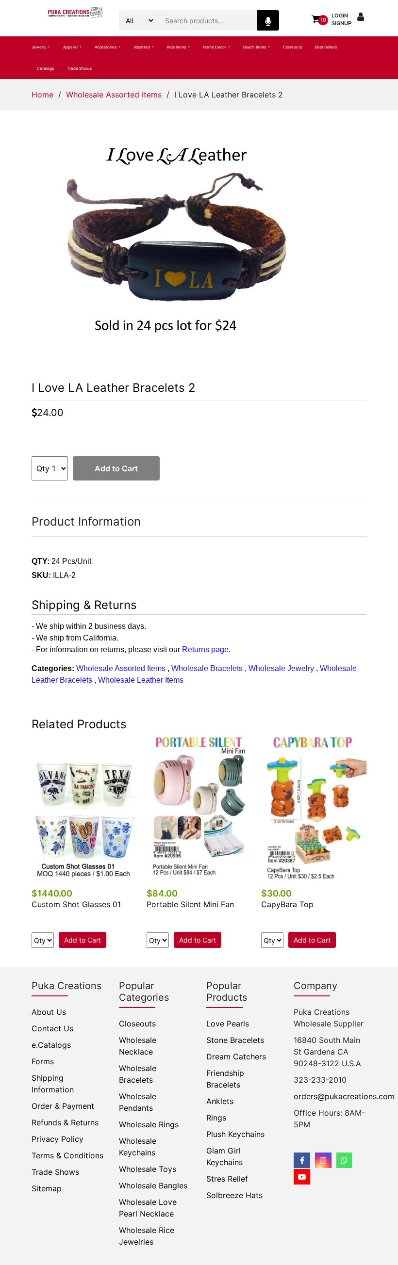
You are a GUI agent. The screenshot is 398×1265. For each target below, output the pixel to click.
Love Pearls (227, 1023)
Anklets (219, 1101)
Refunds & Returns (65, 1122)
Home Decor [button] (215, 47)
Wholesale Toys (147, 1169)
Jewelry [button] (39, 47)
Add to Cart (116, 468)
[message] (302, 1177)
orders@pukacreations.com (344, 1096)
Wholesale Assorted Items (114, 94)
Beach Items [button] (255, 47)
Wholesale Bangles (153, 1185)
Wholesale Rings (149, 1124)
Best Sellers (326, 47)
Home (42, 94)
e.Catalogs (51, 1045)
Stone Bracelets (235, 1040)
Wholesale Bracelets (207, 668)
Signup (341, 23)
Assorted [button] (142, 47)
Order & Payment (63, 1106)
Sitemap (47, 1188)
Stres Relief (227, 1179)
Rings (216, 1117)
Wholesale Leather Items (140, 680)
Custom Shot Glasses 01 (76, 904)
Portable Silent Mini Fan (190, 904)
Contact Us (52, 1028)
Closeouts (292, 47)
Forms (43, 1061)
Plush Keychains (235, 1134)
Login (340, 15)
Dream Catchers (236, 1056)
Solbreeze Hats (234, 1195)
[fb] (302, 1160)
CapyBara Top (287, 904)
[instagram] (323, 1160)
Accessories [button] (106, 47)
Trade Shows (79, 68)
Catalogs (45, 68)
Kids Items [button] (177, 47)
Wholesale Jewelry (281, 668)
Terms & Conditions (67, 1155)
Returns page (205, 649)
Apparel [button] (71, 47)
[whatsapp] (344, 1160)
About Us (49, 1012)
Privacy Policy (57, 1139)
